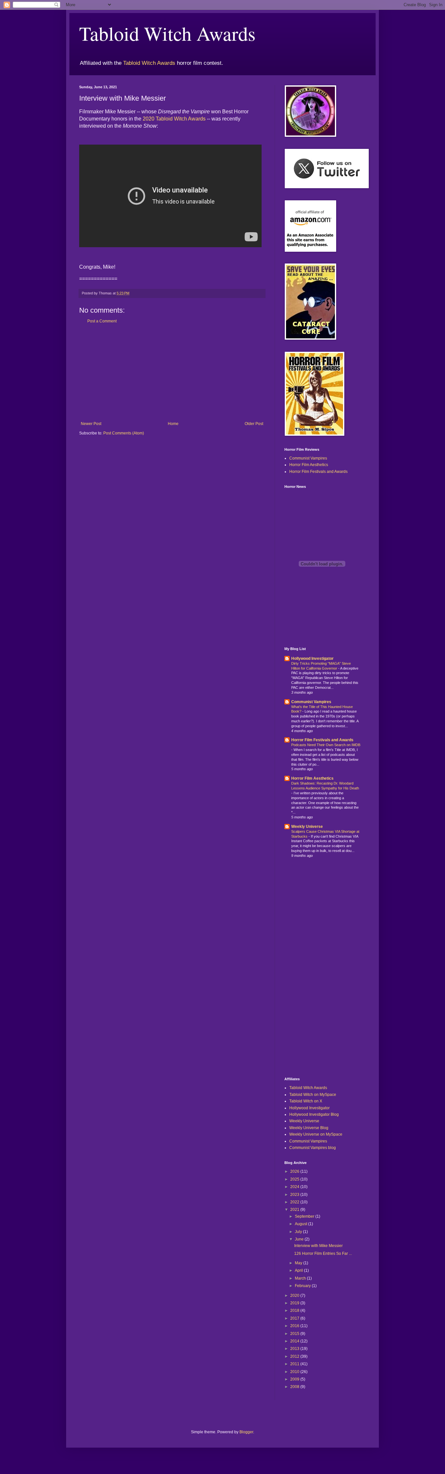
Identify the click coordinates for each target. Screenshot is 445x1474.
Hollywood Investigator (312, 658)
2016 (295, 1326)
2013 (295, 1348)
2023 (295, 1194)
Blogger (246, 1432)
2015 (295, 1333)
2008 (295, 1386)
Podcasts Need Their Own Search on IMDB (325, 745)
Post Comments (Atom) (123, 433)
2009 (295, 1379)
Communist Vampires (308, 458)
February (303, 1285)
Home (173, 423)
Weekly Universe (307, 826)
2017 (295, 1318)
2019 (295, 1303)
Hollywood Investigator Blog (314, 1114)
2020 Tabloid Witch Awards (174, 118)
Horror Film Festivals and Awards (318, 471)
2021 (295, 1209)
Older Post (254, 423)
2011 (295, 1364)
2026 (295, 1171)
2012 (295, 1356)
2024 (295, 1186)
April (299, 1270)
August (301, 1224)
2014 (295, 1341)
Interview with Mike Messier (318, 1245)
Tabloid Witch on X (305, 1101)
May (299, 1263)
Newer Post (91, 423)
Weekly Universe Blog (308, 1128)
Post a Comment (102, 321)
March (301, 1278)
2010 (295, 1371)
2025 (295, 1179)
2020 (295, 1295)
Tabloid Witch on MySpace (312, 1094)
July (299, 1231)
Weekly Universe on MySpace (315, 1134)
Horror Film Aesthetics (308, 464)
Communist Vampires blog (312, 1147)
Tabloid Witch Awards (167, 33)
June (300, 1239)
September (305, 1216)
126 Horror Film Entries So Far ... (323, 1253)
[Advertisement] (172, 372)
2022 (295, 1202)
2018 (295, 1310)
